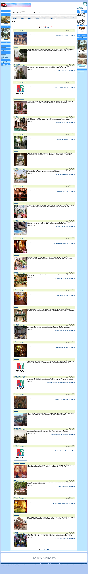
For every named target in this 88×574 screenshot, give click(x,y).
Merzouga (15, 17)
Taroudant (15, 18)
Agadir (15, 14)
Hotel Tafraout (65, 564)
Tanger (73, 17)
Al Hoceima (29, 14)
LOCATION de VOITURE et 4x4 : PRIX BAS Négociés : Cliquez (11, 7)
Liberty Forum (3, 50)
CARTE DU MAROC (44, 563)
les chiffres (3, 62)
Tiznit (44, 18)
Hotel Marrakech (15, 564)
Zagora (52, 18)
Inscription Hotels (4, 56)
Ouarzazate (44, 17)
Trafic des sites (4, 61)
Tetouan (29, 18)
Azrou (51, 14)
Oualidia (36, 17)
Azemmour (37, 14)
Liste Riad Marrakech (8, 564)
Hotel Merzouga (31, 564)
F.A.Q (2, 58)
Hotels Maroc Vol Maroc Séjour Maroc (78, 563)
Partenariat (3, 55)
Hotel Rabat (60, 564)
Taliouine (22, 18)
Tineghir (37, 18)
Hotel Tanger (70, 564)
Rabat (51, 17)
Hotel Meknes (25, 564)
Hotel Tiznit (14, 565)
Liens (79, 72)
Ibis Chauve (3, 65)
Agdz (22, 14)
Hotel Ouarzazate (54, 564)
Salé (58, 17)
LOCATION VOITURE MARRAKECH (20, 563)
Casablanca (65, 14)
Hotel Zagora (18, 565)
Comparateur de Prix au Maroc (54, 563)
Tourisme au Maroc (81, 37)
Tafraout (65, 17)
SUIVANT (47, 27)
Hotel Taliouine (82, 564)
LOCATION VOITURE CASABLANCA (33, 563)
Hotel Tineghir (8, 565)
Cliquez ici (79, 23)
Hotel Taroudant (76, 564)
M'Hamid (29, 17)
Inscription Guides (4, 57)
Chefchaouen (73, 14)
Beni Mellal (58, 14)
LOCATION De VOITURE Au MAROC (7, 563)
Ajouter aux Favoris (81, 71)
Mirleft (22, 17)
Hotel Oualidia (48, 564)
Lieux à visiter (3, 47)
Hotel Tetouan (3, 565)
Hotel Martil (21, 564)
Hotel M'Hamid (42, 564)
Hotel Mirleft (37, 564)
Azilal (44, 14)
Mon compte (3, 54)
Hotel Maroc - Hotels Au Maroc (65, 563)
